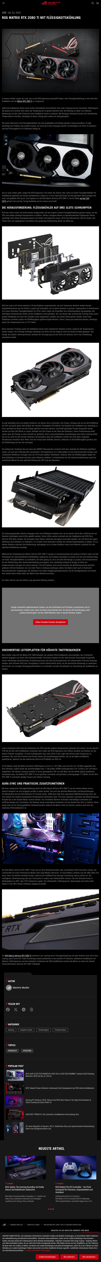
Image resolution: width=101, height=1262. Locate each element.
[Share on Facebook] (8, 1010)
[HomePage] (4, 1225)
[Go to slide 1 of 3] (49, 1209)
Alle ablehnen (69, 1257)
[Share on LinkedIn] (24, 1010)
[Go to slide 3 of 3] (53, 1209)
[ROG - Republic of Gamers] (50, 3)
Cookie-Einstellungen (47, 1257)
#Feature (27, 1051)
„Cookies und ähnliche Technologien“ (37, 1250)
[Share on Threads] (32, 1010)
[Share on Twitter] (16, 1010)
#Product (12, 1051)
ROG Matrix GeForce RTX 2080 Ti (18, 956)
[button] (3, 3)
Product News (60, 1030)
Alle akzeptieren (88, 1257)
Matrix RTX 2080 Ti (24, 101)
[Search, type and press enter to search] (92, 3)
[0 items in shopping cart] (97, 3)
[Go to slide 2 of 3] (51, 1209)
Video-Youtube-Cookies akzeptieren (50, 622)
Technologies (43, 1030)
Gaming (11, 1030)
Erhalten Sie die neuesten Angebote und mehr (70, 1230)
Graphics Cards (26, 1030)
